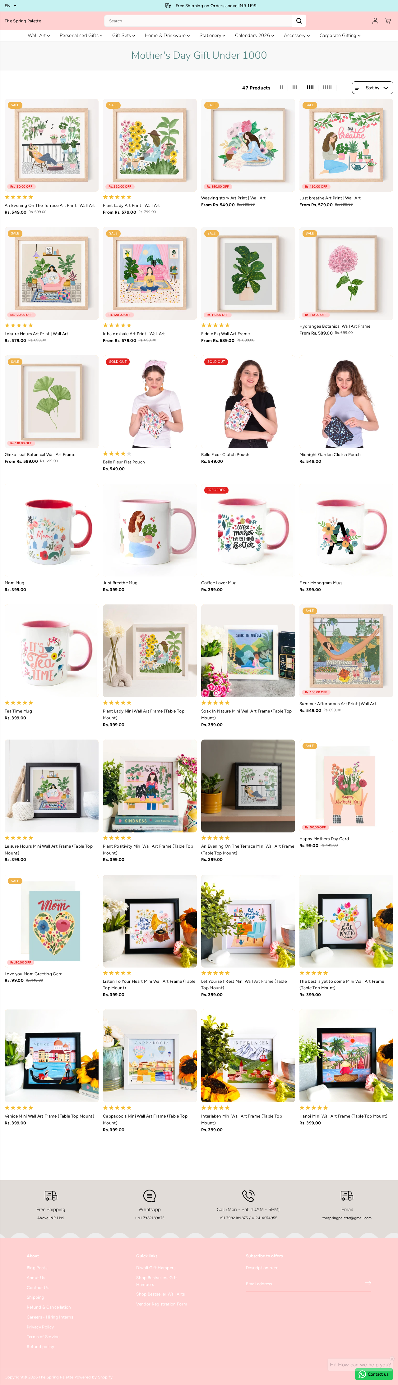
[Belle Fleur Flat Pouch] (150, 401)
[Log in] (375, 20)
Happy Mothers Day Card (324, 838)
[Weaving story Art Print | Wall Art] (248, 145)
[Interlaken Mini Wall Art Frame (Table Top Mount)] (248, 1055)
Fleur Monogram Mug (320, 582)
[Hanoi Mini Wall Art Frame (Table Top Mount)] (346, 1055)
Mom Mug (14, 582)
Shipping (35, 1297)
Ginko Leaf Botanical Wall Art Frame (40, 454)
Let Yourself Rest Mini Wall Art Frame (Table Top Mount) (244, 985)
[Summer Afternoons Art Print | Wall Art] (346, 650)
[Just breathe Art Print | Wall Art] (346, 145)
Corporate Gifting (339, 35)
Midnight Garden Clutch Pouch (330, 454)
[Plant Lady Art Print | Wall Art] (150, 145)
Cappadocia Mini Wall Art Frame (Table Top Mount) (145, 1119)
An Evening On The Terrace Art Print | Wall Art (50, 205)
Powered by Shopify (94, 1377)
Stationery (211, 35)
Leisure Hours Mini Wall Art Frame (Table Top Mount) (49, 849)
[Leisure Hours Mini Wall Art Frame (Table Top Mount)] (52, 786)
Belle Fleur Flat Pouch (124, 461)
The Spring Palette (56, 1377)
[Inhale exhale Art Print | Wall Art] (150, 273)
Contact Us (38, 1287)
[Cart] (387, 20)
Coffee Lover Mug (219, 582)
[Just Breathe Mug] (150, 530)
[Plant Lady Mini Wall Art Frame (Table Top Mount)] (150, 650)
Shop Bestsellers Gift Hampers (156, 1281)
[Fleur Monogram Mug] (346, 530)
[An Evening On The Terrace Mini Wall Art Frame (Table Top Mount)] (248, 786)
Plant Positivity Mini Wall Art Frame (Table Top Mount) (148, 849)
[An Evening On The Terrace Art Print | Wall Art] (52, 145)
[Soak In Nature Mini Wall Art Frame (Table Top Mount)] (248, 650)
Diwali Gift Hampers (155, 1267)
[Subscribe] (368, 1284)
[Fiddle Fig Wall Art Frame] (248, 273)
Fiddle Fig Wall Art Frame (225, 333)
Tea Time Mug (18, 710)
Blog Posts (37, 1267)
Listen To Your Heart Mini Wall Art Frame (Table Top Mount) (149, 985)
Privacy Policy (40, 1326)
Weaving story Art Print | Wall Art (233, 197)
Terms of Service (43, 1336)
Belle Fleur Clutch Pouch (225, 454)
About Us (36, 1277)
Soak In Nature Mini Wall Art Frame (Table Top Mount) (246, 714)
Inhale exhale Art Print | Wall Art (134, 333)
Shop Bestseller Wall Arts (160, 1294)
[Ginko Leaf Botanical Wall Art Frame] (52, 401)
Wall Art (37, 35)
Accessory (295, 35)
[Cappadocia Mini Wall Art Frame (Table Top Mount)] (150, 1055)
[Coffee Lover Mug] (248, 530)
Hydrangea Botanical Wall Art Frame (335, 326)
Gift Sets (122, 35)
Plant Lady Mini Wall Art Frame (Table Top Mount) (143, 714)
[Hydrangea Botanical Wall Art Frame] (346, 273)
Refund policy (40, 1346)
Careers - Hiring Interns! (51, 1316)
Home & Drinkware (166, 35)
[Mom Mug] (52, 530)
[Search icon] (299, 21)
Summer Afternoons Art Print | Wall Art (337, 703)
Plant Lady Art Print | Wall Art (131, 205)
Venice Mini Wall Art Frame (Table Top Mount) (49, 1116)
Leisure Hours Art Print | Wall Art (36, 333)
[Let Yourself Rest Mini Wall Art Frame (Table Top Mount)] (248, 921)
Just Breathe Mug (120, 582)
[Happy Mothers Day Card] (346, 786)
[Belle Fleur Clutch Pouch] (248, 401)
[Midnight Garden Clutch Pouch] (346, 401)
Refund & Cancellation (49, 1307)
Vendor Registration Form (161, 1303)
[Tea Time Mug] (52, 650)
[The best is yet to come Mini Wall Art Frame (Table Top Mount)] (346, 921)
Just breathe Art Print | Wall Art (330, 197)
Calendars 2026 (253, 35)
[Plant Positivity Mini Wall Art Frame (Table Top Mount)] (150, 786)
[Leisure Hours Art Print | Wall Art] (52, 273)
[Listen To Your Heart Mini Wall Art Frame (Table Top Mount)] (150, 921)
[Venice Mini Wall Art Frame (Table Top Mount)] (52, 1055)
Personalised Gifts (80, 35)
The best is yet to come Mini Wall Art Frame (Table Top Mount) (341, 985)
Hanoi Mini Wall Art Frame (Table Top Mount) (343, 1116)
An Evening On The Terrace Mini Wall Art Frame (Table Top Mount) (247, 849)
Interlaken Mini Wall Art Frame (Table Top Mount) (241, 1119)
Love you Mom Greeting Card (34, 973)
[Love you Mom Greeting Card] (52, 921)
